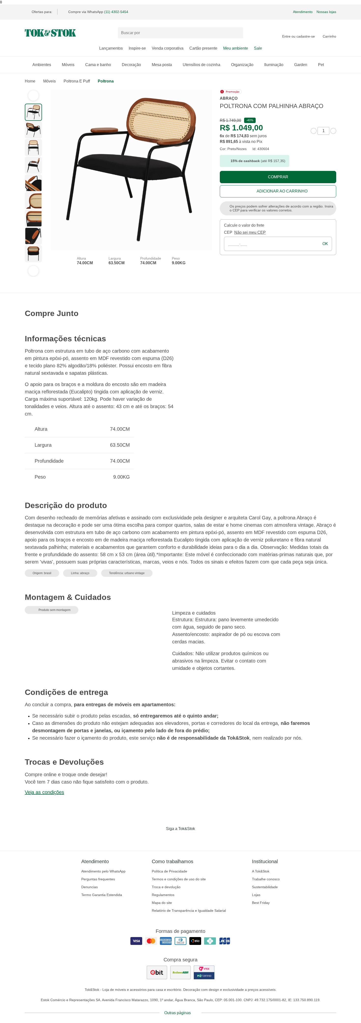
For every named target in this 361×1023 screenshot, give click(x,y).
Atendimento (303, 12)
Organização (242, 65)
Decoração (131, 65)
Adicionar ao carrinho (282, 191)
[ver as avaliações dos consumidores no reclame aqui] (180, 972)
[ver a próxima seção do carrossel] (33, 271)
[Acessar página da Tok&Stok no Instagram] (174, 839)
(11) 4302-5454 (116, 12)
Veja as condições (44, 792)
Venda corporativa (167, 48)
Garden (300, 65)
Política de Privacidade (169, 871)
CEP (228, 232)
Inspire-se (137, 48)
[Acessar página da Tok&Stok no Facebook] (160, 839)
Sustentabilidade (265, 887)
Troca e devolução (166, 887)
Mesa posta (162, 65)
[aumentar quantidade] (333, 131)
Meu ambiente (235, 48)
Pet (321, 65)
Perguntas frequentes (98, 879)
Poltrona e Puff (77, 81)
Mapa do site (162, 903)
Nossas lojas (326, 12)
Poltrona (106, 81)
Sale (258, 48)
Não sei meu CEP (250, 232)
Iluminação (273, 65)
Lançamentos (111, 48)
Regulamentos (163, 895)
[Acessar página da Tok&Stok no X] (201, 839)
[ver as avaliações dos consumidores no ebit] (157, 972)
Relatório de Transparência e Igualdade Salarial (189, 910)
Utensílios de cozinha (201, 65)
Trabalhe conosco (266, 879)
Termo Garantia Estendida (101, 895)
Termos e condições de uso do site (179, 879)
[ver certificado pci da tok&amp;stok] (204, 972)
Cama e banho (98, 65)
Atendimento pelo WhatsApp (103, 871)
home (30, 81)
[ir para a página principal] (50, 33)
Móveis (68, 65)
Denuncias (89, 887)
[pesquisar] (237, 33)
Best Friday (261, 903)
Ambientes (41, 65)
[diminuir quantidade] (314, 131)
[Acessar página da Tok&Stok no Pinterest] (187, 839)
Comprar (278, 177)
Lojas (256, 895)
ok (325, 244)
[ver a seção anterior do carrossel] (33, 95)
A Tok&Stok (260, 871)
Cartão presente (203, 48)
